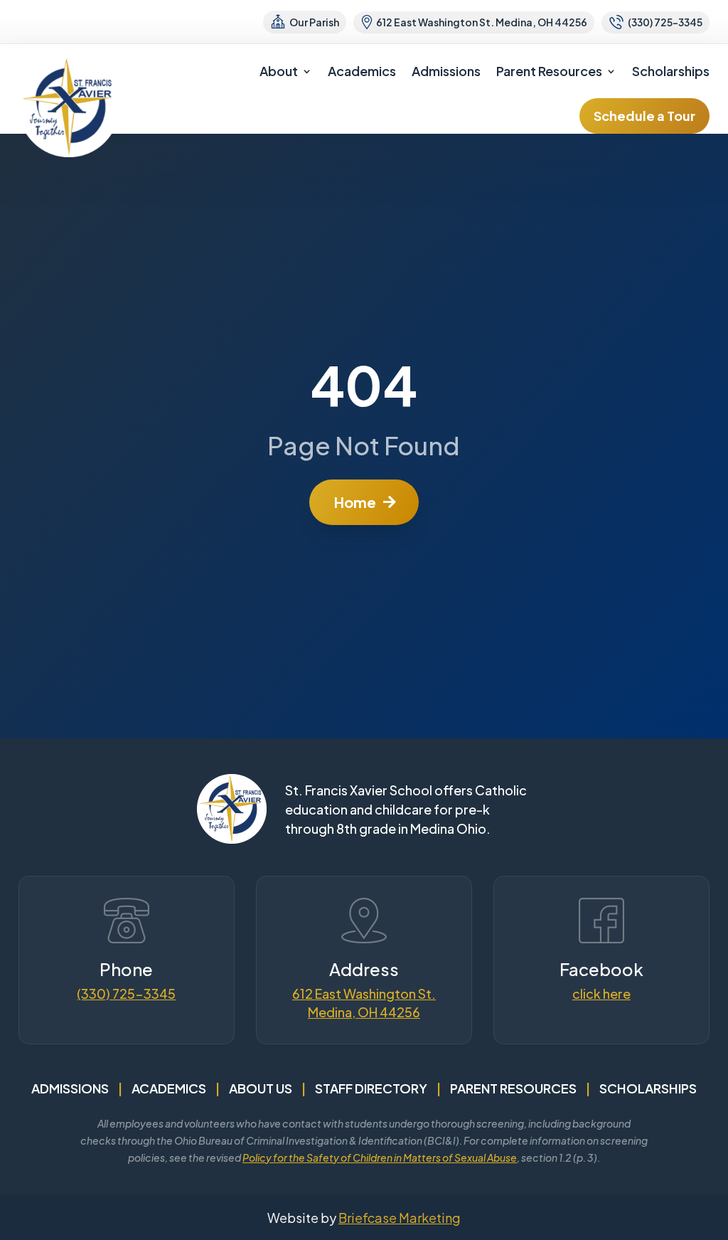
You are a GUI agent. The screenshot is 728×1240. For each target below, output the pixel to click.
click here (601, 993)
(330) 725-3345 (126, 993)
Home (355, 502)
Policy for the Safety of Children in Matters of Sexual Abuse (379, 1157)
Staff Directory (371, 1088)
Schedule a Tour (644, 115)
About (278, 71)
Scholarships (671, 71)
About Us (260, 1088)
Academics (362, 71)
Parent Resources (549, 71)
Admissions (446, 71)
